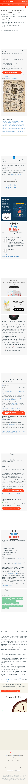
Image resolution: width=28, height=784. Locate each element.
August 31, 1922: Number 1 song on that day (13, 124)
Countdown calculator (12, 573)
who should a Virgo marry (10, 399)
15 (6, 185)
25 (11, 7)
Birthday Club (14, 765)
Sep (19, 4)
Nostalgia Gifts (15, 760)
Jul (9, 4)
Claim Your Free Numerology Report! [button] (11, 413)
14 (5, 185)
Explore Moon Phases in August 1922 (11, 493)
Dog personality (11, 424)
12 (14, 184)
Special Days (19, 763)
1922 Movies (19, 605)
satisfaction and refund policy (11, 78)
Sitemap (7, 767)
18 (12, 185)
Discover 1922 (6, 598)
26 (13, 7)
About (11, 767)
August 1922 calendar (16, 174)
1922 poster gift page (7, 679)
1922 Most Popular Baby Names (10, 603)
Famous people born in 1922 (9, 254)
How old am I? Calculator (12, 562)
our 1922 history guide (18, 678)
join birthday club (18, 309)
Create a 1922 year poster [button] (10, 72)
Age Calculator (18, 563)
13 (15, 184)
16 (8, 185)
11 (12, 184)
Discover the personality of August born (11, 408)
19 (14, 185)
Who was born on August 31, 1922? (11, 122)
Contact (16, 767)
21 (1, 7)
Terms (21, 767)
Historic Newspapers (10, 763)
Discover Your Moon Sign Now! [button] (11, 490)
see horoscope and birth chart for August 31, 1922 (6, 216)
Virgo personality (21, 398)
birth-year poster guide (8, 681)
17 (10, 185)
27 (15, 7)
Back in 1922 (6, 133)
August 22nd (14, 403)
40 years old (10, 559)
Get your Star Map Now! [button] (10, 508)
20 (15, 185)
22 (4, 7)
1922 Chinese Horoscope (9, 605)
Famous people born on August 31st (10, 256)
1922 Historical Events (17, 598)
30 (23, 7)
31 (10, 188)
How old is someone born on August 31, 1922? (14, 131)
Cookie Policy (17, 770)
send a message (14, 287)
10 (10, 184)
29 (20, 7)
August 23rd (13, 404)
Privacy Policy (10, 770)
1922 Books (5, 608)
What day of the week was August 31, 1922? (13, 121)
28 (18, 7)
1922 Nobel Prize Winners (9, 600)
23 (6, 7)
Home (9, 760)
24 (8, 7)
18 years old (21, 558)
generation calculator (7, 585)
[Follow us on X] (12, 756)
